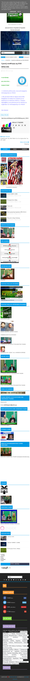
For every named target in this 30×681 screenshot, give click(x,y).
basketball (3, 559)
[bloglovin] (14, 579)
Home (2, 60)
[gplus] (9, 579)
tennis (2, 557)
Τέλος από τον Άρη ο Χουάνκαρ (13, 218)
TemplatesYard (13, 677)
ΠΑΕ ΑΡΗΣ (14, 57)
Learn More (13, 11)
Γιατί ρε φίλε (9, 206)
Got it (19, 11)
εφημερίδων (15, 187)
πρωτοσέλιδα (9, 187)
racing (2, 558)
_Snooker (3, 555)
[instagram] (23, 579)
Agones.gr (13, 262)
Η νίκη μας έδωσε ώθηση (22, 57)
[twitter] (6, 579)
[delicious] (25, 579)
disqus (15, 149)
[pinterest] (11, 579)
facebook (24, 149)
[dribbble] (16, 579)
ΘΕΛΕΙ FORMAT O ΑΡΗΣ (12, 194)
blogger (5, 149)
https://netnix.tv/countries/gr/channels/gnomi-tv (15, 564)
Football (2, 554)
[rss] (18, 579)
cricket (2, 560)
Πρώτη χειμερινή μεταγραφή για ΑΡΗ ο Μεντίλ (16, 212)
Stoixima (17, 262)
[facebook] (4, 579)
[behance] (21, 579)
